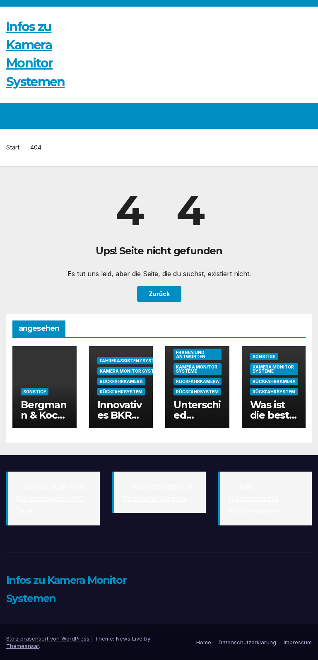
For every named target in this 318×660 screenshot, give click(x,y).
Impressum (298, 642)
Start (12, 147)
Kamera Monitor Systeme (131, 371)
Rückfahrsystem (121, 391)
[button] (287, 115)
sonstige (34, 391)
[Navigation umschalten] (304, 115)
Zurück (159, 293)
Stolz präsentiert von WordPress (48, 638)
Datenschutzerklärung (247, 642)
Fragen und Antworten (190, 354)
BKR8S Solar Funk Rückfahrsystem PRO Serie (51, 498)
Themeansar (22, 646)
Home (203, 642)
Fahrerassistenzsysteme (132, 360)
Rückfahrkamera (121, 381)
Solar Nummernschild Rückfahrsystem (254, 498)
